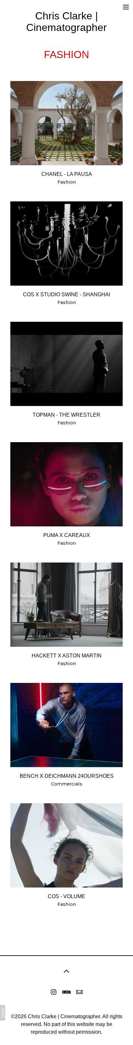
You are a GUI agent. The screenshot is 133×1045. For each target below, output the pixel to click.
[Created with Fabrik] (2, 1012)
